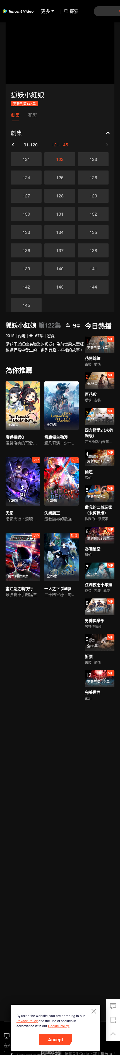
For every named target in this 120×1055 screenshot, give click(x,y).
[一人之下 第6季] (61, 557)
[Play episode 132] (93, 214)
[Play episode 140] (59, 269)
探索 (73, 11)
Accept (55, 1039)
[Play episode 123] (93, 159)
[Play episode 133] (26, 232)
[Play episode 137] (59, 250)
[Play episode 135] (93, 232)
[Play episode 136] (26, 250)
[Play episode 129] (93, 196)
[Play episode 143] (59, 287)
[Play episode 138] (93, 250)
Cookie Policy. (58, 1025)
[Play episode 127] (26, 196)
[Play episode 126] (93, 178)
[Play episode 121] (26, 159)
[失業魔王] (61, 481)
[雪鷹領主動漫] (61, 405)
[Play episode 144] (93, 287)
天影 (9, 512)
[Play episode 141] (93, 269)
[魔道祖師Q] (23, 405)
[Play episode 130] (26, 214)
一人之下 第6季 (57, 588)
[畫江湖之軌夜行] (23, 557)
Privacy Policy (27, 1020)
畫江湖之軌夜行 (19, 588)
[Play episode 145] (26, 305)
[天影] (23, 481)
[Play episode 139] (26, 269)
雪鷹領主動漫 (56, 437)
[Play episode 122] (59, 159)
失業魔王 (52, 512)
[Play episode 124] (26, 178)
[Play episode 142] (26, 287)
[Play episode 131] (59, 214)
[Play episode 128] (59, 196)
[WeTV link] (18, 11)
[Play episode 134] (59, 232)
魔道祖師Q (15, 437)
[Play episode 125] (59, 178)
